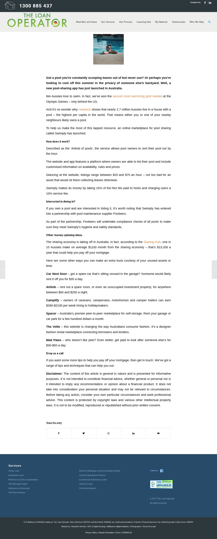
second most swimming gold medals (137, 96)
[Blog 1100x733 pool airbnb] (108, 49)
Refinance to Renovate (19, 488)
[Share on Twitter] (83, 433)
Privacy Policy (91, 533)
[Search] (209, 22)
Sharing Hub (152, 242)
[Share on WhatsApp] (108, 433)
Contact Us (195, 2)
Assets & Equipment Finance (92, 475)
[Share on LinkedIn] (133, 433)
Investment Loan (16, 475)
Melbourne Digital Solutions (118, 526)
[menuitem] (195, 2)
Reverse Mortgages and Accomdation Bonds (99, 471)
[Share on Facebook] (58, 433)
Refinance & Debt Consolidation (23, 480)
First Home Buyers (16, 492)
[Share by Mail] (158, 433)
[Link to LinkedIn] (210, 2)
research (85, 109)
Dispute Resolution (106, 533)
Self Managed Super (17, 484)
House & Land (85, 484)
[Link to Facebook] (204, 2)
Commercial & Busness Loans (93, 480)
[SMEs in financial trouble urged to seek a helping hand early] (2, 269)
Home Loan (13, 471)
